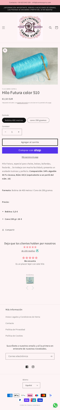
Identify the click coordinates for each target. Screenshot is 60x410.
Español (29, 385)
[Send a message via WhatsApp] (55, 405)
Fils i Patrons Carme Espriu (32, 405)
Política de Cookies (14, 335)
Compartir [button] (10, 230)
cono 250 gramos (38, 120)
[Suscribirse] (51, 356)
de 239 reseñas (28, 250)
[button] (3, 28)
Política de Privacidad (15, 329)
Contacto (10, 323)
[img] (30, 247)
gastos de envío (22, 103)
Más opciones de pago (30, 157)
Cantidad (5, 126)
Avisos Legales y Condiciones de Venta (23, 317)
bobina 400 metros (14, 120)
